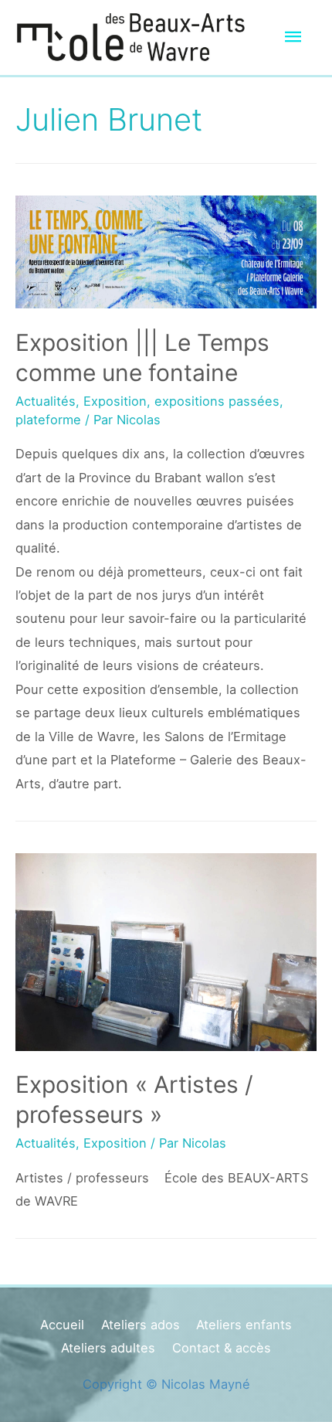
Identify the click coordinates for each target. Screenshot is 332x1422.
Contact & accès (221, 1348)
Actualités (45, 401)
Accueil (62, 1324)
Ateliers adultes (108, 1348)
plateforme (48, 419)
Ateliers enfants (244, 1324)
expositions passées (216, 401)
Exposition (115, 401)
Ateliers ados (140, 1324)
